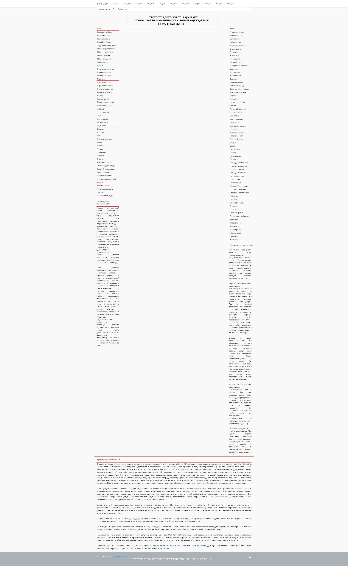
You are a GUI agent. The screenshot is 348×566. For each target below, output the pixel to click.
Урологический (103, 112)
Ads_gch (127, 3)
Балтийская (234, 38)
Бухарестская (235, 42)
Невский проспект (237, 132)
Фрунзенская (235, 226)
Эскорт (100, 192)
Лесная (233, 105)
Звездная (233, 79)
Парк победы (235, 149)
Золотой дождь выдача (106, 165)
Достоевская (235, 72)
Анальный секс (103, 35)
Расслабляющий (104, 105)
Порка (99, 142)
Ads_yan (161, 3)
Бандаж (100, 129)
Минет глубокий (103, 55)
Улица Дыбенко (236, 222)
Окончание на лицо (105, 72)
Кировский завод (237, 85)
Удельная (234, 219)
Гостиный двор (236, 62)
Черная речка (235, 229)
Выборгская (234, 55)
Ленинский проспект (238, 102)
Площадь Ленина (237, 169)
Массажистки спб (106, 9)
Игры (99, 135)
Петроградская (236, 156)
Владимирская (236, 49)
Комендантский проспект (240, 89)
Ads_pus (196, 3)
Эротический (102, 119)
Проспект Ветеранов (238, 189)
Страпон (100, 159)
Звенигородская (236, 82)
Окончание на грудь (105, 69)
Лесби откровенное (105, 89)
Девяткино (234, 69)
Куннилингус (102, 62)
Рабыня (100, 145)
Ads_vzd (150, 3)
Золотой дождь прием (106, 169)
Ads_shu (138, 3)
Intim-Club (102, 3)
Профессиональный (105, 102)
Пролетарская (235, 182)
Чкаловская (234, 236)
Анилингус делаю (104, 162)
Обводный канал (236, 139)
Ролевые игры (103, 185)
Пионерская (234, 159)
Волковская (234, 52)
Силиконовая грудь (105, 195)
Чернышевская (236, 233)
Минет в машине (104, 58)
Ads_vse (185, 3)
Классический (103, 99)
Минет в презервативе (106, 48)
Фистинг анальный (104, 175)
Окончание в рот (104, 75)
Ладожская (234, 99)
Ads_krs (230, 3)
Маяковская (235, 115)
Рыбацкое (234, 196)
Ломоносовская (236, 112)
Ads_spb (115, 3)
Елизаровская (235, 75)
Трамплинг (101, 152)
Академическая (236, 35)
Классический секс (105, 32)
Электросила (235, 239)
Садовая (233, 199)
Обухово (233, 142)
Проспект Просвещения (239, 192)
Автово (233, 28)
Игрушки (100, 65)
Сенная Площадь (237, 202)
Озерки (233, 145)
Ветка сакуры (102, 122)
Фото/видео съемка (105, 189)
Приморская (235, 179)
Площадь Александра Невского (240, 162)
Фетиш (100, 149)
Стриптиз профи (104, 82)
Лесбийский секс (104, 42)
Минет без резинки (105, 52)
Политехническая (237, 176)
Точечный (101, 115)
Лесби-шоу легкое (104, 92)
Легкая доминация (104, 139)
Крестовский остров (238, 92)
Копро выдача (103, 172)
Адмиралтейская (237, 32)
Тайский (100, 109)
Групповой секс (103, 38)
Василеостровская (237, 45)
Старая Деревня (236, 212)
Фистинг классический (106, 179)
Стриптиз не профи (105, 85)
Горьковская (235, 58)
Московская (235, 122)
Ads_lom (219, 3)
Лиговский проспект (238, 109)
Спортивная (234, 209)
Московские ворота (238, 125)
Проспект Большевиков (239, 186)
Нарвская (233, 129)
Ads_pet (208, 3)
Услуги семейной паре (106, 45)
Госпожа (100, 132)
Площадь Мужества (238, 172)
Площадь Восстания (238, 166)
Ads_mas (173, 3)
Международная (236, 119)
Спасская (233, 206)
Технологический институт (240, 216)
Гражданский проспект (239, 65)
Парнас (233, 152)
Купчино (233, 95)
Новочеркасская (236, 135)
